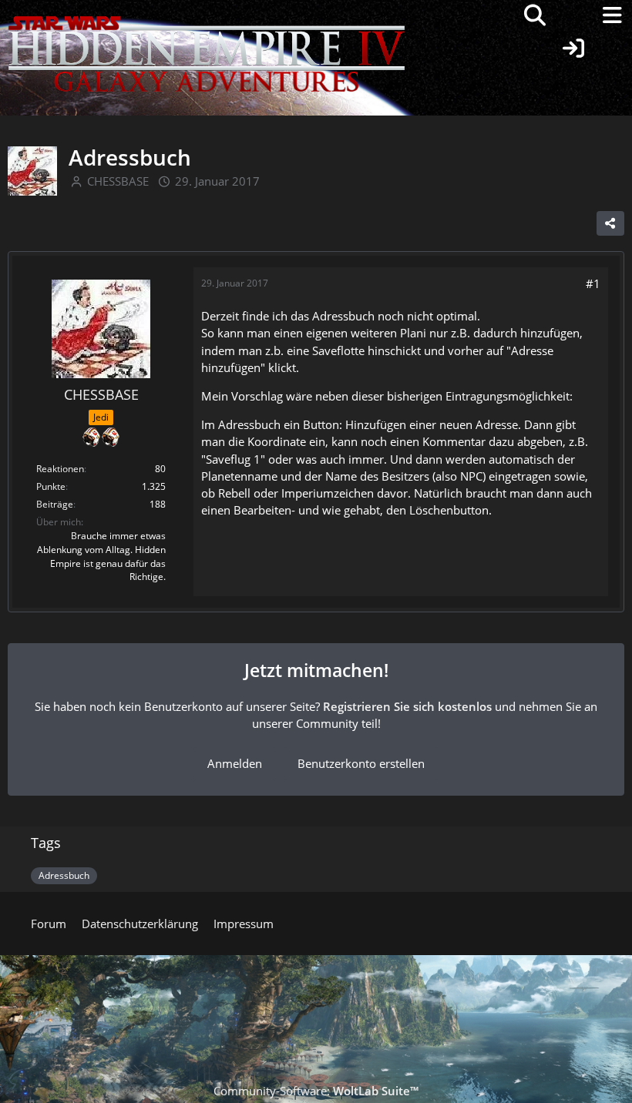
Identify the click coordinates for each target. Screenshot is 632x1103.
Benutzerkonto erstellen (361, 763)
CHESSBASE (118, 181)
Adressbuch (64, 875)
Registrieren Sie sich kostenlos (407, 706)
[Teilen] (610, 223)
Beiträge (54, 504)
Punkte (51, 486)
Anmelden (234, 763)
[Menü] (612, 15)
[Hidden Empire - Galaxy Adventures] (206, 15)
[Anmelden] (573, 48)
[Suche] (534, 15)
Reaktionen (60, 468)
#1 (593, 283)
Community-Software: (316, 1090)
